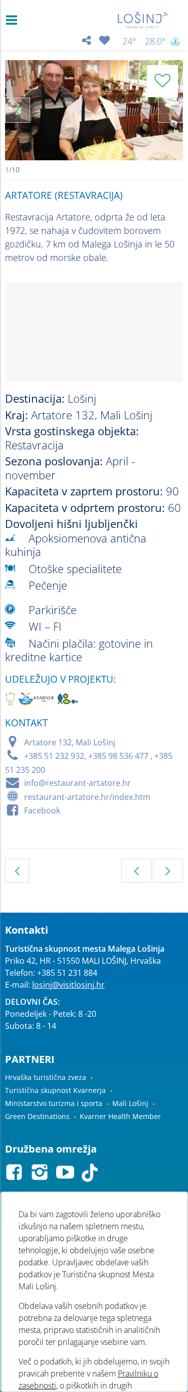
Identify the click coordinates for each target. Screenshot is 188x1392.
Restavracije (17, 871)
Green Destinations (37, 1116)
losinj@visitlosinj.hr (68, 984)
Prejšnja (136, 871)
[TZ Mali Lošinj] (143, 20)
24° (129, 41)
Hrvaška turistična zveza (45, 1077)
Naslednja (168, 871)
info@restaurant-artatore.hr (77, 782)
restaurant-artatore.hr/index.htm (87, 796)
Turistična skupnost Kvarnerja (55, 1090)
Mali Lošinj (130, 1103)
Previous (17, 110)
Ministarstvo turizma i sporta (53, 1103)
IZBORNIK (14, 20)
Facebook (42, 810)
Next (170, 110)
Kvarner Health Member (120, 1116)
